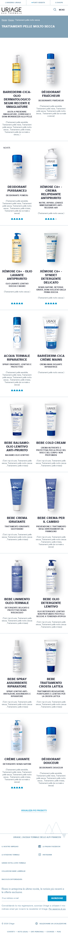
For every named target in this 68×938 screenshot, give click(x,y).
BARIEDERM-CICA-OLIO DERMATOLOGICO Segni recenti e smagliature (17, 99)
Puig (59, 932)
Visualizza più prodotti (34, 810)
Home (4, 20)
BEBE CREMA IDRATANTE (17, 520)
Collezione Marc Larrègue (13, 871)
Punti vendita (39, 2)
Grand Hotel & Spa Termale (14, 863)
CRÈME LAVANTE (17, 759)
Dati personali (37, 932)
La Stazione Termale (10, 855)
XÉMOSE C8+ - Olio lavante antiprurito (17, 275)
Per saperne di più (57, 909)
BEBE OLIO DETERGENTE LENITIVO (51, 602)
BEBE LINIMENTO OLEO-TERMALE (17, 601)
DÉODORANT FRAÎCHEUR (51, 94)
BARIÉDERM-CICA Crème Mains (51, 357)
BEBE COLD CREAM (51, 443)
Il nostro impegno (10, 846)
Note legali (23, 932)
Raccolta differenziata (12, 879)
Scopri (17, 77)
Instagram (47, 855)
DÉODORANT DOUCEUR (51, 761)
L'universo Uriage (13, 2)
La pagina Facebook (51, 846)
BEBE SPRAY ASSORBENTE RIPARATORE (17, 682)
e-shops (59, 2)
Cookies (50, 932)
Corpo (11, 20)
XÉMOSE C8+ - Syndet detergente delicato (51, 277)
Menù (62, 10)
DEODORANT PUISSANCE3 (17, 188)
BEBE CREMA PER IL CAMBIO (51, 520)
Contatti (11, 932)
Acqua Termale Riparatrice (17, 357)
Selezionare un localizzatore (52, 924)
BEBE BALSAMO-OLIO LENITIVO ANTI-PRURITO (17, 446)
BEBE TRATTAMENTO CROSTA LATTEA (51, 682)
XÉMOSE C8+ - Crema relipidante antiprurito (51, 192)
